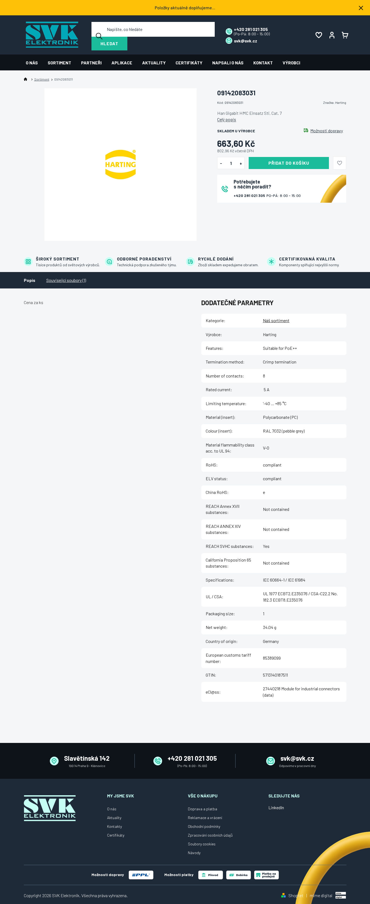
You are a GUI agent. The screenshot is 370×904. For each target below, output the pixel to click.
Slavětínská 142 (87, 758)
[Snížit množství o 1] (220, 163)
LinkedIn (276, 807)
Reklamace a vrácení (205, 817)
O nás (111, 808)
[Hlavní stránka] (26, 79)
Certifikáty (115, 835)
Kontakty (114, 826)
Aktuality (114, 817)
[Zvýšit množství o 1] (240, 163)
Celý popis (226, 119)
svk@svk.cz (297, 758)
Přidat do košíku (288, 162)
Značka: (334, 102)
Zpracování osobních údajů (210, 835)
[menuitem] (34, 63)
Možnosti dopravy (326, 130)
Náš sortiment (276, 320)
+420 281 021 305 (250, 195)
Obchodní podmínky (204, 826)
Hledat (109, 43)
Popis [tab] (29, 280)
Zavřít (247, 210)
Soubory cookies (202, 844)
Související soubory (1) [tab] (66, 280)
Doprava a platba (202, 808)
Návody (194, 852)
